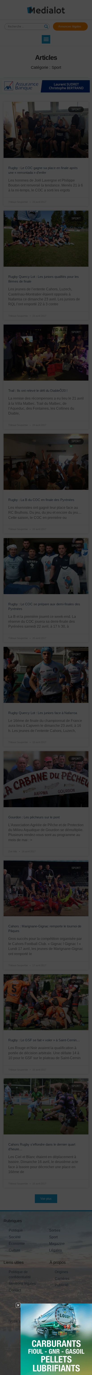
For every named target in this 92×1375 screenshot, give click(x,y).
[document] (46, 687)
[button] (18, 1305)
